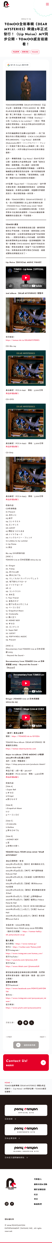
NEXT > (43, 1037)
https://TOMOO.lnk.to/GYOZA (26, 736)
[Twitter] (31, 1022)
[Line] (26, 1022)
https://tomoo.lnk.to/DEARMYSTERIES (22, 340)
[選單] (47, 4)
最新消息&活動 (40, 1184)
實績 (36, 1199)
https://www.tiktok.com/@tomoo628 (22, 966)
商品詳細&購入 (12, 393)
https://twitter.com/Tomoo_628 (27, 947)
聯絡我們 (38, 1204)
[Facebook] (20, 1022)
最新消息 (25, 52)
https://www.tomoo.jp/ (26, 943)
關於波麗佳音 (40, 1189)
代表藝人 (38, 1179)
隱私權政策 (9, 1219)
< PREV (9, 1037)
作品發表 (16, 52)
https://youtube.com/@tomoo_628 (21, 960)
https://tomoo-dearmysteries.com (21, 748)
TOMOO (35, 52)
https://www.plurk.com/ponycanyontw (23, 1007)
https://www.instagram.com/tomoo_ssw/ (24, 953)
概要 (36, 1194)
